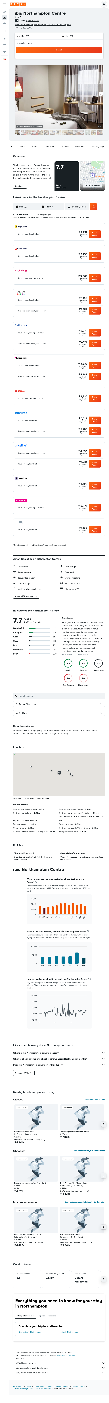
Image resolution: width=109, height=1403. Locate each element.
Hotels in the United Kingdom (58, 1386)
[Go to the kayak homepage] (18, 4)
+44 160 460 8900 (23, 27)
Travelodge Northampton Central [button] (74, 1131)
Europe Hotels (39, 1386)
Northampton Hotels (43, 1389)
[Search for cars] (4, 23)
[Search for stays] (4, 18)
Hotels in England (78, 1386)
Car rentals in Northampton (30, 1332)
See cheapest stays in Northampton (89, 1150)
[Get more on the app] (4, 31)
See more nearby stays (95, 1099)
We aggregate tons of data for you (32, 1368)
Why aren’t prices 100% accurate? (31, 1372)
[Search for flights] (4, 12)
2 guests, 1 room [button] (24, 43)
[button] (4, 4)
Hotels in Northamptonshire (23, 1389)
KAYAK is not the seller (26, 1363)
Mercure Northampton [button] (23, 1131)
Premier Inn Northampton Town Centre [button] (30, 1183)
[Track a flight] (4, 44)
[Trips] (4, 51)
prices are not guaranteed (66, 1355)
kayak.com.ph (18, 1386)
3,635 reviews (32, 20)
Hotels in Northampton (69, 1332)
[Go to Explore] (4, 38)
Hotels (28, 1386)
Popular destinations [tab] (47, 1316)
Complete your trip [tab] (25, 1316)
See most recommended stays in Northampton (85, 1202)
